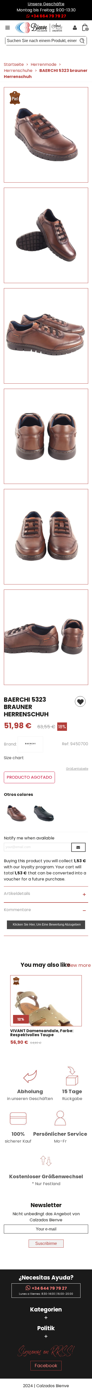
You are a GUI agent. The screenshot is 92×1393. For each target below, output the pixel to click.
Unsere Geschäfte (46, 4)
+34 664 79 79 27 (48, 16)
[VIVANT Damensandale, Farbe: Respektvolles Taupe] (46, 1015)
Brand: (11, 744)
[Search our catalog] (82, 40)
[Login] (75, 27)
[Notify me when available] (78, 847)
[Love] (80, 701)
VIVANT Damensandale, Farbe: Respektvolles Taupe (41, 1033)
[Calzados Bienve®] (41, 28)
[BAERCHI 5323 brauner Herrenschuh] (46, 179)
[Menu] (7, 27)
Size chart (14, 758)
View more (78, 965)
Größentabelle (77, 769)
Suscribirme (46, 1243)
